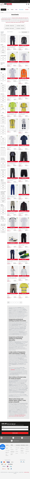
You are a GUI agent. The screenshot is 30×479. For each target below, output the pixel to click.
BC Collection (3, 50)
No (3, 59)
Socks (3, 227)
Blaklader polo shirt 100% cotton (12, 79)
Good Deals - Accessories (20, 28)
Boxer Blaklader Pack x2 (22, 179)
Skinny (3, 174)
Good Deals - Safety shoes (10, 25)
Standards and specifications (12, 451)
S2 (1, 165)
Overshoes (3, 231)
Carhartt (23, 22)
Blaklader (3, 52)
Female (3, 76)
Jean (3, 98)
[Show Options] (27, 429)
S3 (4, 165)
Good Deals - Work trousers (9, 28)
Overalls (3, 121)
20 (1, 39)
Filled (3, 210)
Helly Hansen (22, 21)
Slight (3, 212)
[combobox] (15, 6)
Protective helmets (3, 201)
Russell (23, 416)
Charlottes (3, 198)
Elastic (3, 185)
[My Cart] (28, 4)
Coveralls (3, 117)
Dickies (7, 22)
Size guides (12, 449)
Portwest (27, 21)
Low (3, 207)
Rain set (3, 119)
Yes (3, 57)
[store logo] (6, 4)
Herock (9, 22)
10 (4, 36)
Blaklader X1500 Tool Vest (22, 97)
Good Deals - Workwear (20, 25)
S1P (4, 161)
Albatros (3, 46)
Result (15, 22)
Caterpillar (19, 22)
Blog (11, 447)
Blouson (3, 87)
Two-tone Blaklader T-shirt (11, 228)
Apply (3, 69)
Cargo (3, 176)
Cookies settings (26, 472)
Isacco (15, 416)
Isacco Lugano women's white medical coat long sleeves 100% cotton (12, 278)
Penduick (12, 22)
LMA (24, 21)
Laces (3, 187)
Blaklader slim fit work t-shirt (23, 228)
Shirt (3, 89)
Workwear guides (12, 454)
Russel (17, 22)
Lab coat (3, 85)
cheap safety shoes (21, 17)
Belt (3, 220)
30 (4, 39)
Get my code (15, 433)
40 (1, 41)
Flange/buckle (3, 182)
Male (3, 74)
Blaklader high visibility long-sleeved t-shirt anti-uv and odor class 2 (23, 80)
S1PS (3, 163)
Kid (3, 79)
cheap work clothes (15, 17)
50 (4, 41)
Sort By (20, 32)
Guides (12, 445)
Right (3, 171)
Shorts (3, 100)
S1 (1, 161)
